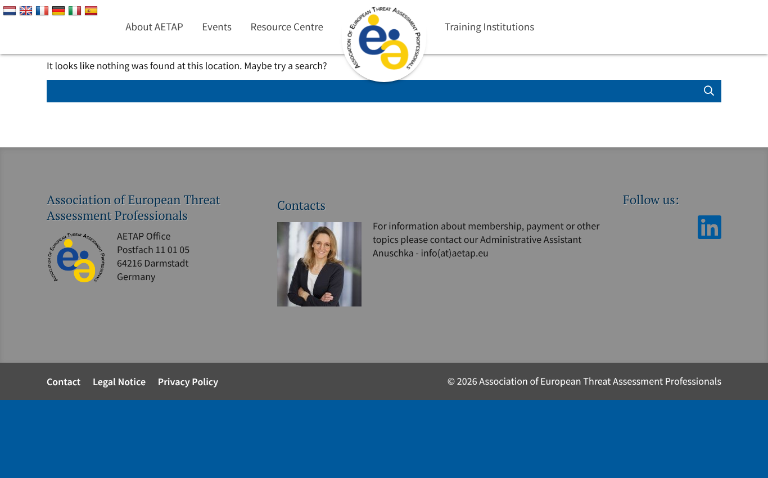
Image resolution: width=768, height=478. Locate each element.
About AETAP (154, 27)
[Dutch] (11, 10)
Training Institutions (489, 27)
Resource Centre (287, 27)
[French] (43, 10)
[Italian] (76, 10)
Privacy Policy (188, 381)
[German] (60, 10)
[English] (27, 10)
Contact (63, 381)
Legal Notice (119, 381)
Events (217, 27)
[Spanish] (92, 10)
